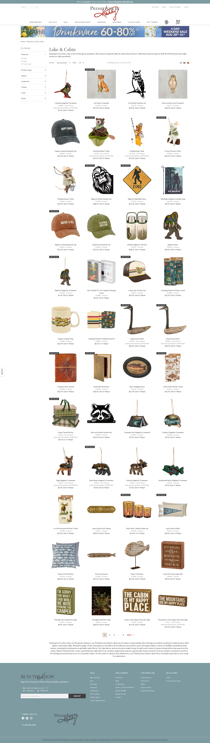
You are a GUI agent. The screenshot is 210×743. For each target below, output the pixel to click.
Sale (66, 22)
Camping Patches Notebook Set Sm (101, 339)
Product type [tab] (26, 70)
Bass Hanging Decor (137, 387)
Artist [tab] (23, 98)
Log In (186, 7)
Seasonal (117, 22)
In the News (120, 684)
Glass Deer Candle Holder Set (137, 528)
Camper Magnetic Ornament (173, 432)
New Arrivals (36, 22)
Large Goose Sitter (137, 339)
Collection (29, 41)
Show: (74, 63)
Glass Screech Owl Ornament (173, 103)
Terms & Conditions (91, 740)
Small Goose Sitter (173, 339)
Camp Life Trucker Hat (137, 290)
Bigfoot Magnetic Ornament (65, 290)
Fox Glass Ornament (101, 103)
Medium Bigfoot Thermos (137, 245)
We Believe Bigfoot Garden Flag (173, 199)
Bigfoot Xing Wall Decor (137, 199)
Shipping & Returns (105, 740)
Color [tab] (23, 93)
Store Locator (146, 687)
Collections (134, 22)
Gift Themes (152, 22)
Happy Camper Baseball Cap (65, 151)
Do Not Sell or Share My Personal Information (139, 740)
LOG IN (86, 2)
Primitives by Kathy (54, 740)
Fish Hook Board (101, 574)
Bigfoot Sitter (173, 245)
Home (23, 41)
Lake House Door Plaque (101, 528)
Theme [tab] (24, 87)
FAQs (143, 684)
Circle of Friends (175, 7)
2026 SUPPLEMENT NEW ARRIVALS (120, 2)
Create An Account (173, 681)
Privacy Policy (79, 740)
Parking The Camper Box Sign (65, 620)
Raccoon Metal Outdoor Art (101, 432)
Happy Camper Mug (65, 339)
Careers (119, 697)
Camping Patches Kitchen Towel (173, 290)
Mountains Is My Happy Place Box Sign (173, 620)
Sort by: (51, 63)
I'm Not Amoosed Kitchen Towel (65, 528)
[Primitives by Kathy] (66, 724)
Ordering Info (146, 677)
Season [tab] (24, 76)
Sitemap (121, 740)
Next (129, 635)
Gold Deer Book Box (101, 387)
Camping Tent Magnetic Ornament (137, 432)
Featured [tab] (24, 54)
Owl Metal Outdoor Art (137, 103)
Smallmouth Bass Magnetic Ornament (173, 480)
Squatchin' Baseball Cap (101, 245)
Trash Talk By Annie (97, 700)
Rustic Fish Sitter (137, 574)
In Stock (53, 22)
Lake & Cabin (39, 41)
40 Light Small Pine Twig (101, 620)
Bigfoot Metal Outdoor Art (101, 199)
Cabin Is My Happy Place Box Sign (137, 620)
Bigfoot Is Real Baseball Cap (65, 245)
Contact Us (145, 681)
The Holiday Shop (83, 22)
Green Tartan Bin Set (65, 432)
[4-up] (187, 63)
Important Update (147, 691)
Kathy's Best (95, 697)
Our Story (155, 7)
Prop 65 (114, 740)
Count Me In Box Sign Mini (173, 574)
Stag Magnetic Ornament (65, 480)
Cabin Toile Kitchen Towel (173, 387)
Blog (164, 7)
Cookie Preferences (161, 740)
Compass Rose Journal (65, 387)
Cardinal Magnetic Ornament (66, 103)
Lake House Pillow (173, 528)
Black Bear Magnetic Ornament (101, 480)
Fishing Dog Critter (137, 151)
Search (36, 7)
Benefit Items (121, 694)
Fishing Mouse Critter (65, 199)
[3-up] (184, 63)
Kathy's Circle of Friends (125, 687)
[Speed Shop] (180, 63)
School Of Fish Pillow (66, 574)
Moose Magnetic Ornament (137, 480)
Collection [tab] (25, 81)
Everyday (101, 22)
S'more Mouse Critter (173, 151)
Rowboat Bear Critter (101, 151)
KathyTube (120, 691)
